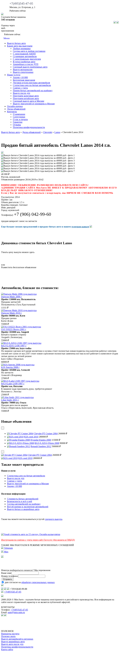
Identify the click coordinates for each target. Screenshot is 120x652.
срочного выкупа (53, 519)
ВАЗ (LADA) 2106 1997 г (13, 345)
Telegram (8, 548)
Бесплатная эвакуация (24, 80)
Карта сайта (7, 649)
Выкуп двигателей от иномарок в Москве (34, 103)
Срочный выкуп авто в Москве (28, 101)
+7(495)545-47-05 (21, 3)
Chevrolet (47, 132)
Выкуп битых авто (16, 43)
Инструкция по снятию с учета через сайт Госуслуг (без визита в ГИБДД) (38, 540)
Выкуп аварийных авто (13, 641)
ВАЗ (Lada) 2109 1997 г (12, 383)
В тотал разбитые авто (24, 61)
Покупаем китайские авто (26, 98)
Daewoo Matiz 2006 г (11, 296)
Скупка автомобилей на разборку (24, 504)
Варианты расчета (10, 633)
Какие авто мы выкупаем (19, 46)
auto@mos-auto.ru (16, 612)
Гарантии (17, 122)
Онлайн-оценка (15, 106)
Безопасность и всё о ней (19, 501)
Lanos (57, 132)
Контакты (12, 111)
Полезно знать (8, 636)
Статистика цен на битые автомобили (32, 85)
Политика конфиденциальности (29, 127)
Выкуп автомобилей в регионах (17, 639)
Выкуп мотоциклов (22, 69)
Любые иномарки (22, 48)
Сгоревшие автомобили (25, 56)
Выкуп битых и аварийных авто (23, 509)
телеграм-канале (80, 226)
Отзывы (17, 124)
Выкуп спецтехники (23, 72)
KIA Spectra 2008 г (10, 367)
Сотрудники (19, 117)
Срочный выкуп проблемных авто (30, 67)
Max (6, 551)
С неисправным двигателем (27, 59)
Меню (6, 38)
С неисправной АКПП (24, 54)
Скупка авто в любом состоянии (29, 51)
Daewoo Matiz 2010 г (11, 313)
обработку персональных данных (38, 582)
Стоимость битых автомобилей (22, 498)
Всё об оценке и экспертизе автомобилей (27, 506)
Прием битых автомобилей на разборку (33, 90)
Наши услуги (13, 75)
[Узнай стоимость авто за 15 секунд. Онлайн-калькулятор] (30, 534)
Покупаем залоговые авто (26, 96)
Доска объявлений (16, 109)
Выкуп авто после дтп (12, 644)
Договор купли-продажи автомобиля (31, 82)
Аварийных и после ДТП (25, 64)
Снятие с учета (20, 88)
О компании (19, 114)
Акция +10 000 (20, 77)
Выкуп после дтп (21, 93)
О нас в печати (20, 119)
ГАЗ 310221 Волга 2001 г (13, 329)
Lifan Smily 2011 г (10, 400)
